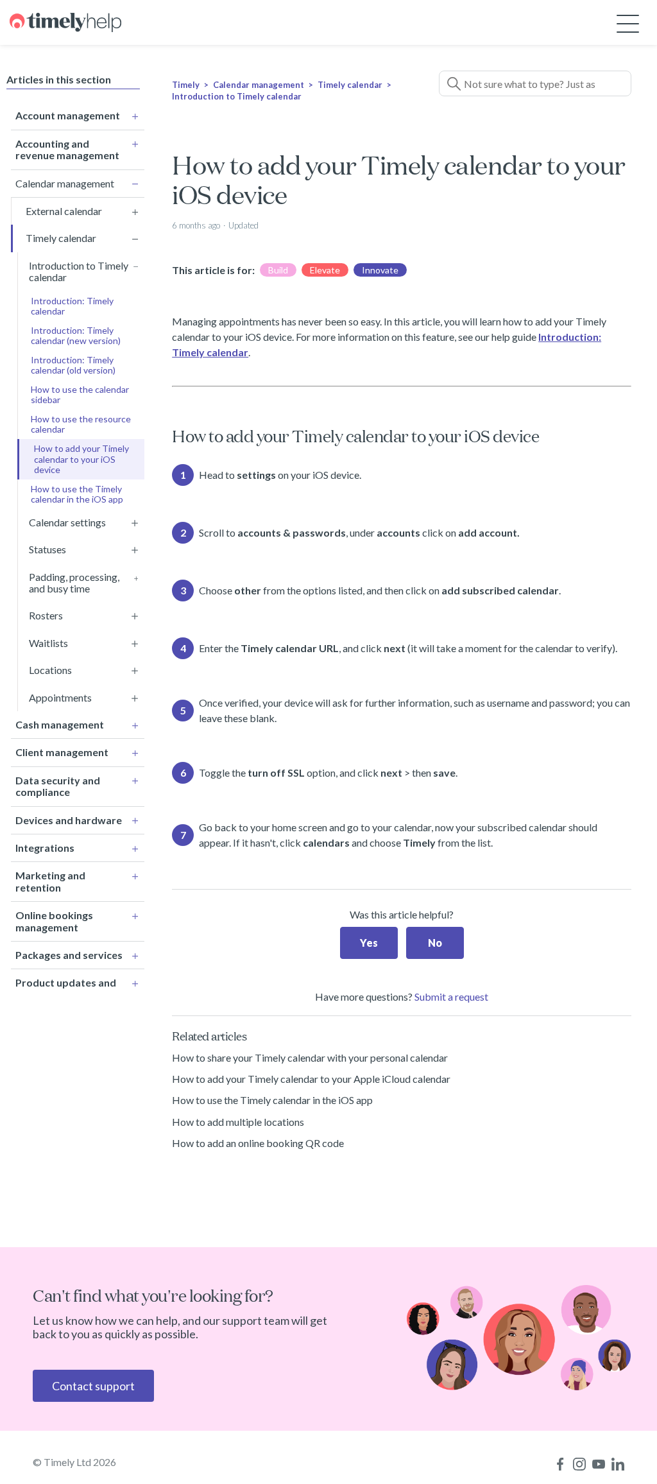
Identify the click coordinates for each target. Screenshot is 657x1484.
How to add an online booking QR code (258, 1143)
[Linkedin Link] (617, 1464)
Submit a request (451, 996)
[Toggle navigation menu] (628, 23)
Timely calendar (350, 85)
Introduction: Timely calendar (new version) (76, 335)
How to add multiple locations (238, 1122)
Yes (369, 942)
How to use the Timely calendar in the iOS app (77, 494)
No (435, 942)
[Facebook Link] (560, 1464)
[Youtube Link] (598, 1464)
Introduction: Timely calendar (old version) (73, 364)
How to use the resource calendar (81, 424)
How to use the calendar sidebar (80, 394)
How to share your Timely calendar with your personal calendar (310, 1057)
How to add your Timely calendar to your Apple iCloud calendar (311, 1079)
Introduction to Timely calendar (237, 96)
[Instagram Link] (579, 1464)
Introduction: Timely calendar (72, 305)
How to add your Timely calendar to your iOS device (81, 458)
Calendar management (258, 85)
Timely (186, 85)
